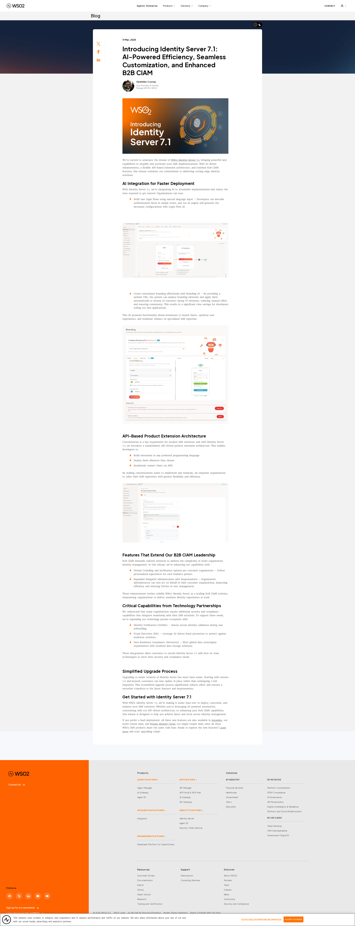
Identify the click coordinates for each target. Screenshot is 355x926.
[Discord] (47, 896)
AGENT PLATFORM (147, 779)
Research (141, 899)
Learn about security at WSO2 (22, 913)
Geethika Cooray (146, 81)
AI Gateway (142, 792)
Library (140, 889)
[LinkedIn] (28, 896)
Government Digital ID (278, 835)
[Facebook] (9, 896)
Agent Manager (144, 788)
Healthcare (231, 792)
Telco (229, 802)
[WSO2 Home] (15, 6)
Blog (95, 15)
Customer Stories (146, 875)
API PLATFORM (187, 779)
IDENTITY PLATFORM (190, 810)
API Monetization (275, 802)
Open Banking (274, 826)
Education (231, 806)
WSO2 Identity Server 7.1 (185, 160)
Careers (228, 889)
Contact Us (14, 784)
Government (232, 797)
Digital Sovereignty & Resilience (283, 806)
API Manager (186, 788)
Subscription (187, 875)
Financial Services (234, 788)
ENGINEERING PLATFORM (150, 836)
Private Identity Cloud (162, 724)
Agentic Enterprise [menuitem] (147, 5)
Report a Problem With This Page (205, 913)
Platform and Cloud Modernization (284, 811)
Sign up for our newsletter (20, 907)
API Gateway (186, 802)
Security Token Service (191, 828)
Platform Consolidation (278, 788)
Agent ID (141, 797)
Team (226, 885)
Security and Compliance (236, 904)
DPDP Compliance (276, 792)
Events (140, 885)
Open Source (144, 894)
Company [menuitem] (203, 5)
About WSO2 (230, 875)
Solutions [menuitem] (185, 5)
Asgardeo (217, 720)
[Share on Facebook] (98, 51)
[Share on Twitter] (98, 43)
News (226, 894)
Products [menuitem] (168, 5)
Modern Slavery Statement (175, 913)
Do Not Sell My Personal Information (144, 913)
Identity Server (187, 818)
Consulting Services (190, 880)
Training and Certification (149, 904)
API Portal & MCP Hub (190, 792)
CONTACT (329, 6)
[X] (19, 896)
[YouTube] (38, 896)
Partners (228, 880)
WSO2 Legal (119, 913)
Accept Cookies (293, 919)
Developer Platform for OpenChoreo (155, 844)
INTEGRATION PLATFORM (150, 810)
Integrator (142, 818)
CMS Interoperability (277, 830)
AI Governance (274, 797)
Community (229, 899)
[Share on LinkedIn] (98, 59)
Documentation (145, 880)
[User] (343, 6)
